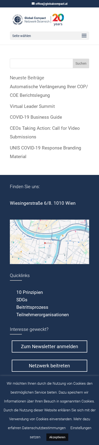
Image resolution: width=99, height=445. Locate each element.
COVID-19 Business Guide (36, 117)
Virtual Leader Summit (32, 106)
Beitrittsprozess (32, 307)
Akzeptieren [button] (57, 437)
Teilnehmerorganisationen (42, 314)
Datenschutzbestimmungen (44, 428)
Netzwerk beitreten (49, 366)
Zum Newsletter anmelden (49, 346)
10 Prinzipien (29, 292)
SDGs (21, 300)
